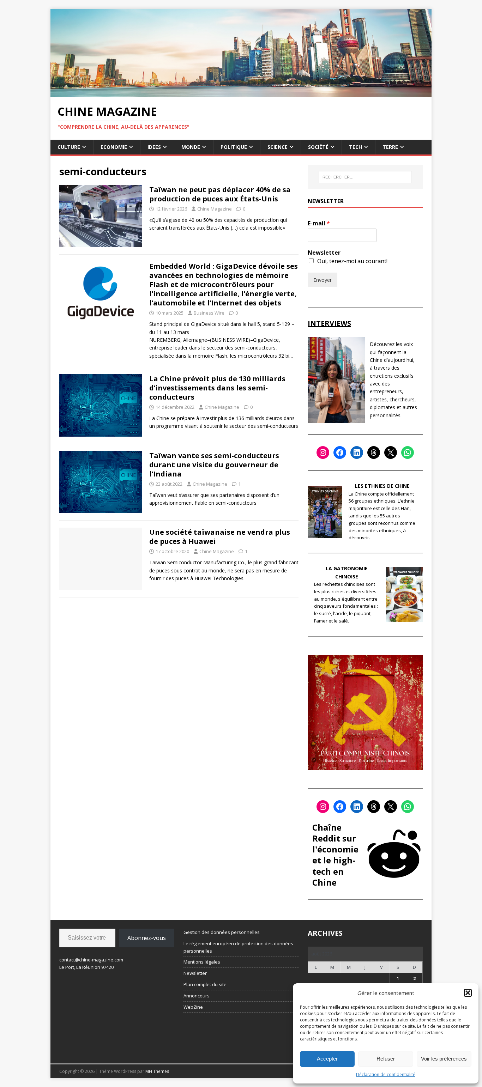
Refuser (385, 1059)
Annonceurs (196, 995)
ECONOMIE (114, 147)
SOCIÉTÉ (318, 147)
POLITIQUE (234, 147)
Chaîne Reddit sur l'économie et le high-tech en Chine (335, 854)
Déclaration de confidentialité (385, 1074)
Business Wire (209, 313)
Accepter (327, 1059)
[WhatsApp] (407, 452)
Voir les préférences (444, 1059)
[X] (390, 452)
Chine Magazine (214, 209)
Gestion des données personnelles (221, 932)
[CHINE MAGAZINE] (241, 92)
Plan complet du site (205, 984)
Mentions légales (201, 962)
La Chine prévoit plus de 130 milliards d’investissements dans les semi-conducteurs (217, 388)
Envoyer (322, 280)
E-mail (319, 223)
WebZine (193, 1007)
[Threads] (373, 452)
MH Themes (157, 1071)
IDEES (154, 147)
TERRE (390, 147)
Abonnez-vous (146, 938)
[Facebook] (339, 452)
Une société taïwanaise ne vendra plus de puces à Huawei (219, 536)
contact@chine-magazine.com (91, 960)
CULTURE (69, 147)
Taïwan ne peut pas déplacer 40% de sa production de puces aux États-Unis (220, 194)
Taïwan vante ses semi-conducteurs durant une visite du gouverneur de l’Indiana (214, 465)
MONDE (190, 147)
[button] (467, 992)
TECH (355, 147)
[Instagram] (323, 452)
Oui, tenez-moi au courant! (352, 261)
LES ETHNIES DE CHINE (382, 485)
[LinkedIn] (356, 452)
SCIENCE (277, 147)
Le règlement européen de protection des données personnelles (238, 947)
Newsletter (324, 252)
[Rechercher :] (365, 177)
